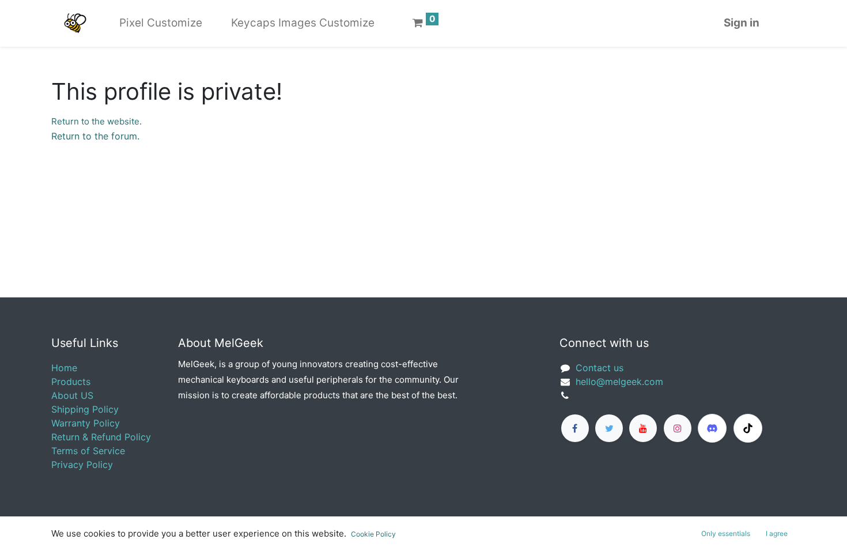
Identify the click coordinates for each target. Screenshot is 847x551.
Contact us (599, 367)
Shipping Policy (85, 409)
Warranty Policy (85, 423)
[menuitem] (161, 23)
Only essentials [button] (725, 533)
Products (70, 381)
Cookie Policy (373, 534)
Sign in (741, 22)
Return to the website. (96, 121)
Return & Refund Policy (101, 437)
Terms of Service (88, 450)
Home (64, 367)
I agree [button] (777, 533)
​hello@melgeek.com (619, 381)
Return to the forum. (95, 136)
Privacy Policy (82, 464)
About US (72, 395)
